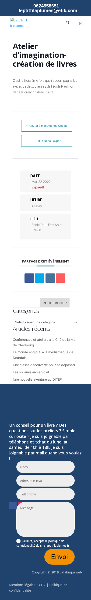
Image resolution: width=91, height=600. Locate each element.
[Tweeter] (39, 278)
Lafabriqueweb (71, 572)
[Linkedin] (50, 278)
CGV (42, 585)
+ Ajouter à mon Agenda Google (46, 125)
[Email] (60, 278)
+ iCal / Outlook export (46, 141)
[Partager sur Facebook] (29, 278)
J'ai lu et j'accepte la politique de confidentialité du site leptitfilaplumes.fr (42, 543)
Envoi (59, 556)
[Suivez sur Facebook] (13, 505)
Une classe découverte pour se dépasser (44, 365)
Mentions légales (22, 585)
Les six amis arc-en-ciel (31, 372)
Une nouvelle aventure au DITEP (37, 379)
